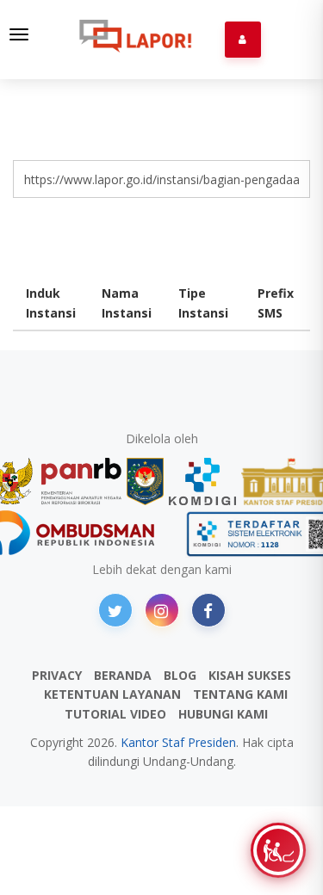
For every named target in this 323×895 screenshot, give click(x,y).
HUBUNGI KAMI (223, 714)
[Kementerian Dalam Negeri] (145, 481)
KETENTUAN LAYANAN (112, 694)
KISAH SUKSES (249, 675)
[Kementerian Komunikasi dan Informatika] (202, 481)
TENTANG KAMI (240, 694)
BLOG (180, 675)
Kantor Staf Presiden (178, 742)
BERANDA (123, 675)
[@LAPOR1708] (115, 610)
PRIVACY (57, 675)
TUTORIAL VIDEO (115, 714)
